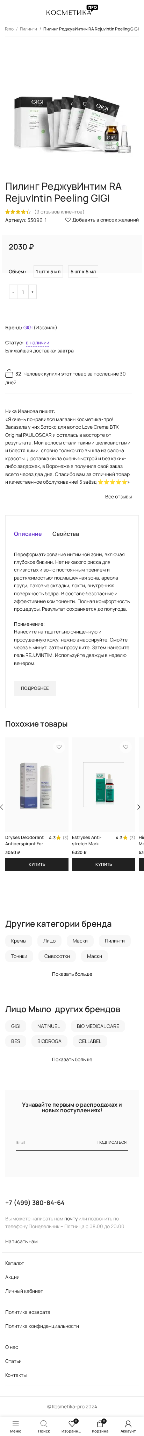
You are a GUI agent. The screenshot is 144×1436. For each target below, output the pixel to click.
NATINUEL (48, 1026)
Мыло (39, 1009)
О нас (11, 1347)
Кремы (18, 940)
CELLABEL (90, 1041)
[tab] (28, 533)
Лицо (49, 940)
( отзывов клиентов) (59, 211)
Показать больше (72, 974)
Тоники (19, 956)
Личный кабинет (24, 1291)
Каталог (14, 1263)
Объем (16, 271)
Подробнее (35, 688)
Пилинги (29, 29)
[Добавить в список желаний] (59, 747)
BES (15, 1041)
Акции (12, 1277)
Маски (80, 940)
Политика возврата (27, 1312)
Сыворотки (57, 956)
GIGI (28, 327)
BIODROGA (49, 1041)
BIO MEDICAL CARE (98, 1026)
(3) (66, 838)
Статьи (13, 1361)
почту (71, 1218)
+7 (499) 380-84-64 (35, 1202)
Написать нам (21, 1241)
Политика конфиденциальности (42, 1326)
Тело (9, 29)
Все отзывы (118, 496)
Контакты (16, 1375)
